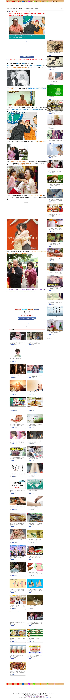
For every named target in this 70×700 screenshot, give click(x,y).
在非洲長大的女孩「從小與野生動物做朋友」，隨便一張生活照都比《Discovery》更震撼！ (35, 343)
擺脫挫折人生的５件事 (32, 391)
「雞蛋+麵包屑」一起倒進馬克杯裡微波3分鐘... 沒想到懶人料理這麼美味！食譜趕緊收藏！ (55, 230)
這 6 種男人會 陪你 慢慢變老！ (16, 358)
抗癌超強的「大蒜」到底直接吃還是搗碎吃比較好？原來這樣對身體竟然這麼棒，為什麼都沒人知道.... (17, 524)
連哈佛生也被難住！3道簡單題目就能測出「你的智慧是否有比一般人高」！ (55, 185)
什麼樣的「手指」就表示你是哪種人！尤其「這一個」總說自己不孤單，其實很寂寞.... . (17, 590)
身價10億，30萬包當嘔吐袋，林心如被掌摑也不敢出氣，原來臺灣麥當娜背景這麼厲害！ (17, 442)
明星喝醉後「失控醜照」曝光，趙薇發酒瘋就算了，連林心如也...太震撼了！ (35, 442)
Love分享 (61, 8)
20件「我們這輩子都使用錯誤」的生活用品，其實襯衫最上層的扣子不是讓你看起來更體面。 (55, 200)
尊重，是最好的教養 (32, 605)
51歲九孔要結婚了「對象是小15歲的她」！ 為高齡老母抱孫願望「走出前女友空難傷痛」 (35, 623)
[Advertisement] (35, 5)
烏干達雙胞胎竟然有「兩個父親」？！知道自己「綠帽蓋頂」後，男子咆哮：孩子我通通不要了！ (55, 171)
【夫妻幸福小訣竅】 (14, 391)
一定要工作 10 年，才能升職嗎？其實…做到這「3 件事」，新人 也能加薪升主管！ (17, 607)
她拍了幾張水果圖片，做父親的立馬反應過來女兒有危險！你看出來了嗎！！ (55, 244)
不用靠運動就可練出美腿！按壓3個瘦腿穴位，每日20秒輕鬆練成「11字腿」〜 (35, 458)
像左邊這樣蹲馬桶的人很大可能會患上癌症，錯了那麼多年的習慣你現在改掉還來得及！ (35, 590)
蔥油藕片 (29, 408)
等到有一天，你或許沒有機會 (16, 375)
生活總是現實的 (51, 96)
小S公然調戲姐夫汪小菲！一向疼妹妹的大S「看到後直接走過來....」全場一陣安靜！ (17, 557)
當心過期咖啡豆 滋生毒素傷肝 (54, 52)
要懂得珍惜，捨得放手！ (33, 490)
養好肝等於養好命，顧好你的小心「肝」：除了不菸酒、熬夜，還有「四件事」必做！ (35, 574)
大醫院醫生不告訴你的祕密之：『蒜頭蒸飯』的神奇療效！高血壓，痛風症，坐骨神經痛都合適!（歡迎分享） (55, 112)
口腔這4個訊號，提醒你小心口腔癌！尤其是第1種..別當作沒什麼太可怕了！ (17, 458)
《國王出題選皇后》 (14, 572)
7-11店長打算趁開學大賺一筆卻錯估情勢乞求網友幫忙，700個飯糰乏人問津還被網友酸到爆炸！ (35, 524)
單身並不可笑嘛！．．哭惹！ (16, 408)
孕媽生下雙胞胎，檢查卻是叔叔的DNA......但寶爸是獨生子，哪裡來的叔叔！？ (55, 274)
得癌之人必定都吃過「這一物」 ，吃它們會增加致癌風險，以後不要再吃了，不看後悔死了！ (17, 672)
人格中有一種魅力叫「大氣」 (53, 316)
